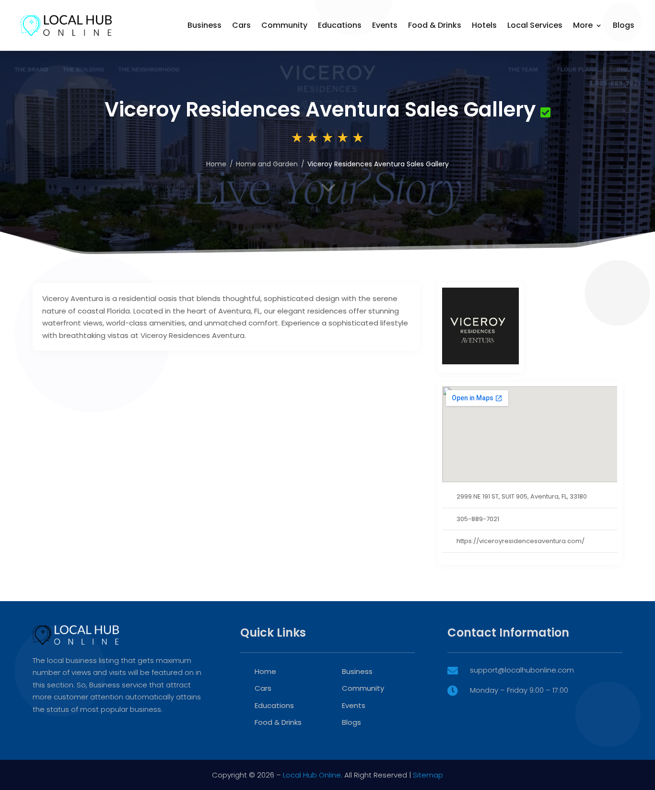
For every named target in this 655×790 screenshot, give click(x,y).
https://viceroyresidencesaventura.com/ (520, 541)
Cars (241, 25)
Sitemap (428, 775)
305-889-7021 (477, 518)
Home (265, 671)
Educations (340, 25)
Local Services (534, 25)
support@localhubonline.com (522, 670)
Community (284, 25)
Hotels (484, 25)
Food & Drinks (434, 25)
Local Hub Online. (312, 775)
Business (204, 25)
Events (385, 25)
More (583, 25)
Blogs (623, 25)
